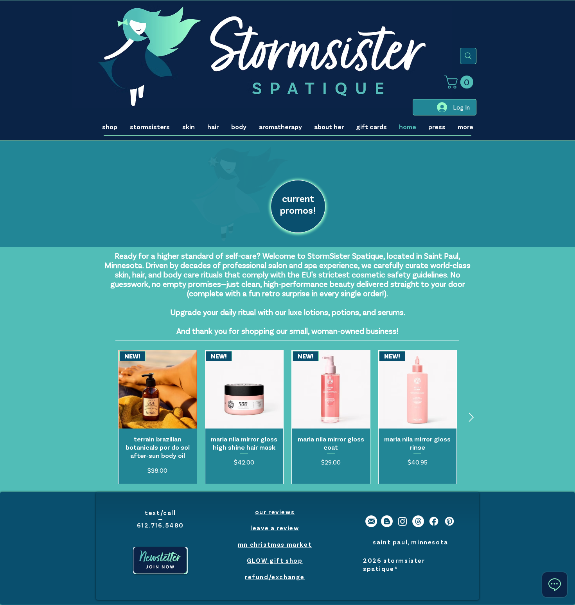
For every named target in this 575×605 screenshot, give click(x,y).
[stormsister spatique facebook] (434, 521)
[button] (460, 82)
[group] (287, 416)
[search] (468, 56)
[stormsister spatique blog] (387, 521)
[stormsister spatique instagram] (402, 521)
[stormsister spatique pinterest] (449, 521)
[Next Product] (471, 417)
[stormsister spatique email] (371, 521)
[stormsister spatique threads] (418, 521)
